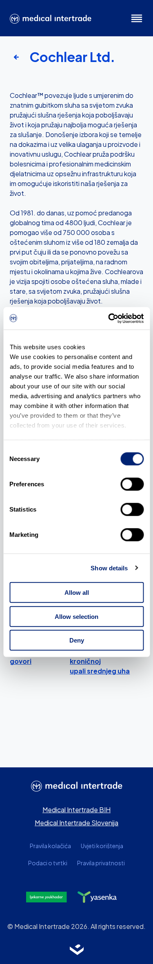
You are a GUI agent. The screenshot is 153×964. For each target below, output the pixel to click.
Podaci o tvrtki (47, 863)
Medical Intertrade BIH (76, 809)
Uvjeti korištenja (102, 845)
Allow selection (76, 616)
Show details (109, 567)
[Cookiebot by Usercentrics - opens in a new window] (109, 318)
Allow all (76, 592)
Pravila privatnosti (101, 863)
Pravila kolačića (50, 845)
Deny (76, 640)
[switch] (132, 484)
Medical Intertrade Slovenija (76, 822)
